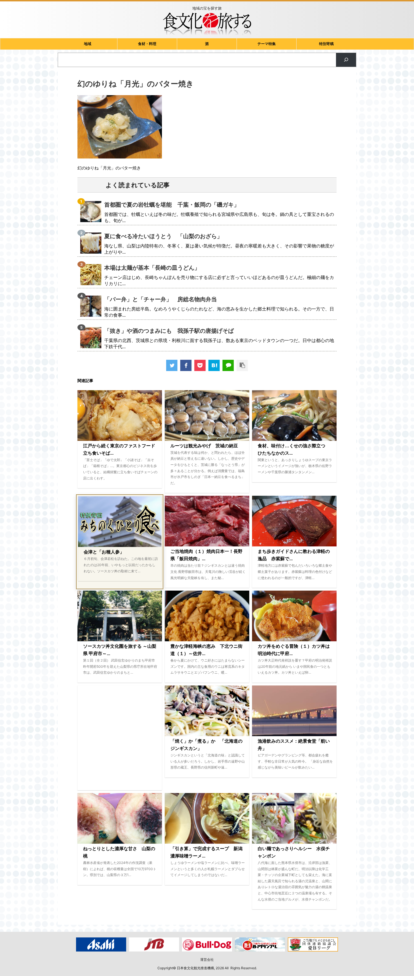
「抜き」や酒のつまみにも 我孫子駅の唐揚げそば (169, 330)
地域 (87, 44)
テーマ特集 (266, 44)
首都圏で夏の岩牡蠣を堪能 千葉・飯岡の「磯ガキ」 (171, 204)
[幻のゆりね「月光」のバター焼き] (214, 365)
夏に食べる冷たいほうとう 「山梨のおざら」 (163, 236)
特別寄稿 (326, 44)
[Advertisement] (119, 737)
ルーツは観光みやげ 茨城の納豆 (204, 445)
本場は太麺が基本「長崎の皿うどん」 (152, 267)
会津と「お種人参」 (104, 552)
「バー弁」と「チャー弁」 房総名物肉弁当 (160, 299)
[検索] (346, 60)
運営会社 (207, 959)
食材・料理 (147, 44)
